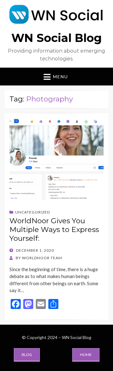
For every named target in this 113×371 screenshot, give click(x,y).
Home (86, 354)
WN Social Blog (56, 38)
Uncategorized (32, 212)
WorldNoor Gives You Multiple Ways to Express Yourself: (54, 229)
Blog (27, 354)
